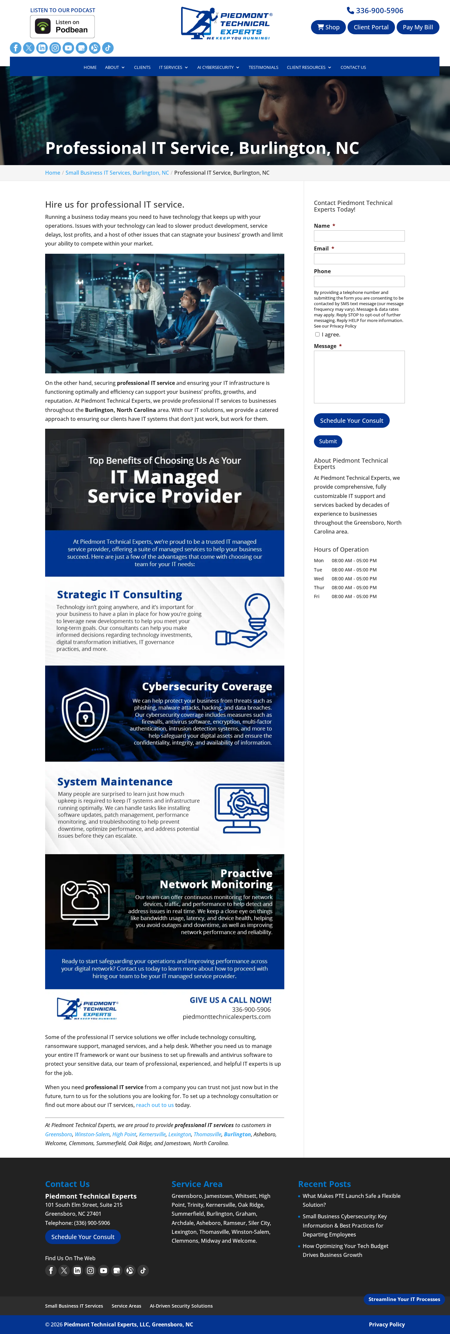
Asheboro (208, 1223)
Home (90, 67)
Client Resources (306, 67)
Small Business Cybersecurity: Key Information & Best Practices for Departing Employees (345, 1225)
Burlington (237, 1134)
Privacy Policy (387, 1324)
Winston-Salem (92, 1134)
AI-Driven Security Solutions (181, 1306)
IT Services (170, 67)
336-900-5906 (379, 10)
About (112, 67)
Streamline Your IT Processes (404, 1299)
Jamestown (219, 1196)
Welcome (244, 1240)
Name (324, 225)
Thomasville (207, 1134)
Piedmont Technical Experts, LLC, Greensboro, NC (128, 1324)
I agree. (331, 334)
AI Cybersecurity (215, 67)
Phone (322, 271)
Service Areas (126, 1306)
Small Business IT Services (74, 1306)
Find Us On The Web (70, 1258)
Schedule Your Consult (351, 420)
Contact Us (353, 67)
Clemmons (185, 1240)
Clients (142, 67)
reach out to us (155, 1105)
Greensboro (58, 1134)
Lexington (179, 1134)
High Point (124, 1134)
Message (328, 346)
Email (324, 248)
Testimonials (263, 67)
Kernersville (152, 1134)
